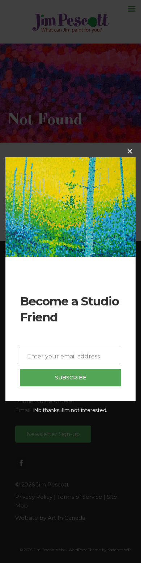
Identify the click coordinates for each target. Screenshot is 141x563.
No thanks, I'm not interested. (70, 410)
